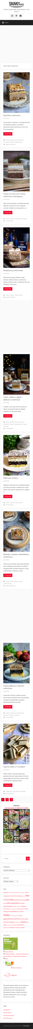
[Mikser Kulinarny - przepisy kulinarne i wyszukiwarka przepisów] (10, 949)
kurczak (14, 906)
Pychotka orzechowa (11, 115)
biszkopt (5, 892)
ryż (19, 922)
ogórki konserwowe (14, 915)
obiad (6, 915)
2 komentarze (9, 221)
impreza (22, 900)
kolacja (22, 903)
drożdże (23, 896)
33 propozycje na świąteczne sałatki (16, 808)
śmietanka (11, 927)
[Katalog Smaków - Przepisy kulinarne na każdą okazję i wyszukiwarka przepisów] (16, 956)
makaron (23, 906)
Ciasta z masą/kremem (15, 142)
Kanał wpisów (7, 1012)
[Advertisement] (16, 44)
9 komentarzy (9, 717)
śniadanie (17, 927)
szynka (12, 925)
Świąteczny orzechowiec (13, 270)
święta (22, 927)
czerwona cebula (15, 896)
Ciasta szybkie (14, 581)
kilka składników (13, 903)
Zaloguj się (6, 1010)
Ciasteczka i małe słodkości (13, 791)
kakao (4, 903)
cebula (20, 892)
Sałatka (23, 922)
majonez (18, 906)
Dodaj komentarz (10, 297)
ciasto (23, 892)
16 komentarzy (10, 505)
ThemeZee (26, 1026)
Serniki (25, 218)
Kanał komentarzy (8, 1015)
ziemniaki (21, 925)
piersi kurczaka (23, 919)
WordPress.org (7, 1018)
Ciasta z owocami (14, 715)
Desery (24, 791)
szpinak (8, 925)
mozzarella (12, 911)
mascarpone (20, 909)
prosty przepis (8, 922)
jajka (27, 900)
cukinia (27, 892)
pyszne (16, 922)
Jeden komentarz (10, 144)
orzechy (20, 915)
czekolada (6, 896)
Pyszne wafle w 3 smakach (14, 767)
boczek (16, 892)
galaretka (17, 900)
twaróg (16, 925)
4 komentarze (9, 428)
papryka (6, 919)
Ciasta (7, 140)
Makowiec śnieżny (10, 478)
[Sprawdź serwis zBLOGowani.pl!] (16, 968)
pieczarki (14, 919)
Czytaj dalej (7, 134)
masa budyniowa (13, 908)
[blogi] (5, 958)
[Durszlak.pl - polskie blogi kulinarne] (8, 951)
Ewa (8, 118)
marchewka (6, 909)
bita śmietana (12, 892)
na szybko (20, 911)
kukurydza (7, 906)
